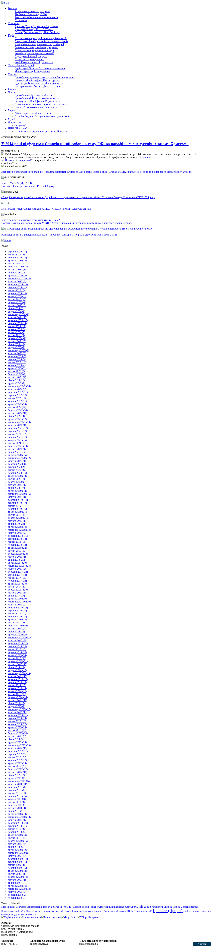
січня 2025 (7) (15, 308)
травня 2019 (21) (17, 511)
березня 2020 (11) (17, 481)
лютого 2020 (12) (17, 484)
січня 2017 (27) (16, 595)
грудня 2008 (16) (17, 885)
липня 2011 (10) (17, 793)
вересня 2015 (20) (18, 643)
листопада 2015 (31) (19, 637)
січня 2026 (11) (16, 272)
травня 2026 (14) (17, 260)
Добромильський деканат (86, 906)
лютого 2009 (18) (17, 879)
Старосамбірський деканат (87, 911)
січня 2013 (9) (15, 739)
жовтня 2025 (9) (17, 281)
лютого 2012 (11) (17, 772)
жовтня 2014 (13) (17, 676)
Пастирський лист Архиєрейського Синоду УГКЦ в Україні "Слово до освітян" (46, 208)
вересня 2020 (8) (17, 464)
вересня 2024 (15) (18, 320)
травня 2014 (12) (17, 691)
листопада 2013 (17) (19, 709)
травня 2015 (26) (17, 655)
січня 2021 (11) (16, 452)
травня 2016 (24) (17, 619)
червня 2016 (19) (17, 616)
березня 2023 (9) (17, 374)
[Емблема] (2, 154)
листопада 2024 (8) (18, 314)
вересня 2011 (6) (17, 787)
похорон (196, 911)
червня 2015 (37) (17, 652)
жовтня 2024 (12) (17, 317)
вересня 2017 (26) (18, 571)
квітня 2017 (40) (17, 586)
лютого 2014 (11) (17, 700)
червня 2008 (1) (16, 897)
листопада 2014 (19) (19, 673)
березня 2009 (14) (18, 876)
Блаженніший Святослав (14, 906)
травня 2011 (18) (17, 799)
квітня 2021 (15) (17, 443)
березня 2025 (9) (17, 302)
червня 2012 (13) (17, 760)
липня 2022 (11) (17, 398)
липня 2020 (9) (16, 470)
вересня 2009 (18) (18, 858)
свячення (206, 911)
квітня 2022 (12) (17, 407)
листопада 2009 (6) (18, 852)
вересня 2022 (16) (18, 392)
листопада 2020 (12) (19, 458)
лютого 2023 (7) (17, 377)
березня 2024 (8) (17, 338)
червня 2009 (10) (17, 867)
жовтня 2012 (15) (17, 748)
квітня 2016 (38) (17, 622)
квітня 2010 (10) (17, 837)
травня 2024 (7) (16, 332)
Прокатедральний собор (13, 911)
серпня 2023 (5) (16, 359)
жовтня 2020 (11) (17, 461)
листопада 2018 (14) (19, 529)
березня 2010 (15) (18, 840)
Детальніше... (146, 157)
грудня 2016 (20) (17, 598)
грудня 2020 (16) (17, 455)
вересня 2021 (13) (18, 428)
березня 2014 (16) (18, 697)
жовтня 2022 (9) (17, 389)
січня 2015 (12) (16, 667)
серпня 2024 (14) (17, 323)
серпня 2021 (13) (17, 431)
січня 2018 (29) (16, 559)
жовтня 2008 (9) (17, 891)
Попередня (23, 160)
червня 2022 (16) (17, 401)
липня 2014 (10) (17, 685)
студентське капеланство (24, 914)
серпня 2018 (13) (17, 538)
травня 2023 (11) (17, 368)
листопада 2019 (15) (19, 493)
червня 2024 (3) (16, 329)
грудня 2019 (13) (17, 490)
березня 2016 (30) (18, 625)
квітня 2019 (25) (17, 514)
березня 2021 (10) (18, 446)
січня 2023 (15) (16, 380)
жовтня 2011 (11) (17, 784)
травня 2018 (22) (17, 547)
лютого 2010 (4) (17, 843)
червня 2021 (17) (17, 437)
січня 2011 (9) (15, 811)
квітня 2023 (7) (16, 371)
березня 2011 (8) (17, 805)
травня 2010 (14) (17, 834)
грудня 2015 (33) (17, 634)
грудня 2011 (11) (17, 778)
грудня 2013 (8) (16, 706)
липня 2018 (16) (17, 541)
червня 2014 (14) (17, 688)
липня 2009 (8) (16, 864)
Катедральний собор (138, 906)
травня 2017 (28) (17, 583)
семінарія (6, 914)
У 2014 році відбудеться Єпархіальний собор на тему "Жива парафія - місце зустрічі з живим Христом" (95, 144)
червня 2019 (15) (17, 508)
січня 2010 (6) (15, 846)
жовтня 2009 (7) (17, 855)
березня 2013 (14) (18, 733)
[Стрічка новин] (11, 917)
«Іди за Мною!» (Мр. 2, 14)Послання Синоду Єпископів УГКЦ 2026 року (27, 184)
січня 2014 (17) (16, 703)
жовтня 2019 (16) (17, 496)
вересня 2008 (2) (17, 894)
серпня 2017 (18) (17, 574)
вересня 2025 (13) (18, 284)
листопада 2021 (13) (19, 422)
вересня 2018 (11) (18, 535)
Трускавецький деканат (115, 911)
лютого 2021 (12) (17, 449)
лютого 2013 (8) (17, 736)
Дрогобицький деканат (112, 906)
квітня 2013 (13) (17, 730)
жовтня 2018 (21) (17, 532)
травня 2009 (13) (17, 870)
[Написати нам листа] (31, 917)
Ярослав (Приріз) (168, 910)
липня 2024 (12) (17, 326)
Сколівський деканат (61, 911)
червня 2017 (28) (17, 580)
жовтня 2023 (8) (17, 353)
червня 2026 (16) (17, 257)
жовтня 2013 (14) (17, 712)
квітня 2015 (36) (17, 658)
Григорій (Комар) (62, 906)
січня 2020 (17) (16, 487)
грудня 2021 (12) (17, 419)
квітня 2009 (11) (17, 873)
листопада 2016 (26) (19, 601)
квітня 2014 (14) (17, 694)
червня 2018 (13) (17, 544)
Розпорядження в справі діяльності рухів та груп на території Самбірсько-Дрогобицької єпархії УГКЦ (59, 234)
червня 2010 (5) (16, 831)
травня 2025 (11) (17, 296)
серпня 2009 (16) (17, 861)
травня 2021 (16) (17, 440)
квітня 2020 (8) (16, 478)
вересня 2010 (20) (18, 823)
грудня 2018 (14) (17, 526)
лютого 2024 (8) (17, 341)
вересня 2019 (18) (18, 499)
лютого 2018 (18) (17, 556)
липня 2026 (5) (16, 254)
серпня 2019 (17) (17, 502)
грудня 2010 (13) (17, 814)
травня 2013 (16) (17, 727)
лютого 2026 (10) (17, 269)
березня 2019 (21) (18, 517)
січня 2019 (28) (16, 523)
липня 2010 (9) (16, 829)
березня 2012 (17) (18, 769)
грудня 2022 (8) (16, 383)
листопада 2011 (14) (19, 781)
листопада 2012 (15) (19, 745)
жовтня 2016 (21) (17, 604)
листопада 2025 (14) (19, 278)
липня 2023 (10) (17, 362)
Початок (10, 160)
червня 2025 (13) (17, 293)
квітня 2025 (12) (17, 299)
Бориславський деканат (39, 906)
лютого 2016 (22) (17, 628)
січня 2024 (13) (16, 344)
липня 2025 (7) (16, 290)
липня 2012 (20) (17, 757)
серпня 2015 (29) (17, 646)
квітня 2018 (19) (17, 550)
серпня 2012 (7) (16, 754)
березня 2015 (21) (18, 661)
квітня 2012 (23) (17, 766)
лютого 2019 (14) (17, 520)
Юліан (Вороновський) (140, 911)
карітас (187, 911)
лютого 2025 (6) (17, 305)
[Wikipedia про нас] (89, 917)
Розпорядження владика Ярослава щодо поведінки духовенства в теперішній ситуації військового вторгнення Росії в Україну (80, 228)
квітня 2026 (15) (17, 263)
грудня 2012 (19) (17, 742)
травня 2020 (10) (17, 475)
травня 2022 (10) (17, 404)
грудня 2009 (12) (17, 849)
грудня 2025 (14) (17, 275)
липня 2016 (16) (17, 613)
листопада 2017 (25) (19, 565)
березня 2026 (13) (18, 266)
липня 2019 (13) (17, 505)
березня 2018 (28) (18, 553)
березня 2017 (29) (18, 589)
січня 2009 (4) (15, 882)
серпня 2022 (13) (17, 395)
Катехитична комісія (162, 906)
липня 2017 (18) (17, 577)
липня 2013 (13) (17, 721)
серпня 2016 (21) (17, 610)
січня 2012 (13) (16, 775)
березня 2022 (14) (18, 410)
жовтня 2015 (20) (17, 640)
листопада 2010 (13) (19, 817)
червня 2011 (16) (17, 796)
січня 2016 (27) (16, 631)
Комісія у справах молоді (185, 906)
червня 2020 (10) (17, 473)
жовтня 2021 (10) (17, 425)
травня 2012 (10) (17, 763)
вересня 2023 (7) (17, 356)
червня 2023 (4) (16, 365)
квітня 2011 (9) (16, 802)
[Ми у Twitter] (69, 917)
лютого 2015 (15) (17, 664)
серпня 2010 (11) (17, 826)
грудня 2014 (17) (17, 670)
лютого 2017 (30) (17, 592)
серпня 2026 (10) (17, 251)
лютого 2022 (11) (17, 413)
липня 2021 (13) (17, 434)
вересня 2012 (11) (18, 751)
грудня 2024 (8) (16, 311)
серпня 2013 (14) (17, 718)
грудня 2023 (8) (16, 347)
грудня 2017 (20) (17, 562)
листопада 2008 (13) (19, 888)
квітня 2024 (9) (16, 335)
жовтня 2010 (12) (17, 820)
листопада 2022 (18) (19, 386)
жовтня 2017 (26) (17, 568)
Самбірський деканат (38, 911)
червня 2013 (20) (17, 724)
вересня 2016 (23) (18, 607)
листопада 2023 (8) (18, 350)
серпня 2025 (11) (17, 287)
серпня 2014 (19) (17, 682)
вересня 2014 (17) (18, 679)
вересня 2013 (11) (18, 715)
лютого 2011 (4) (17, 808)
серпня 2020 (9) (16, 467)
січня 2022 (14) (16, 416)
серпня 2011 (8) (16, 790)
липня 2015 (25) (17, 649)
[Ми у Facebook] (51, 917)
